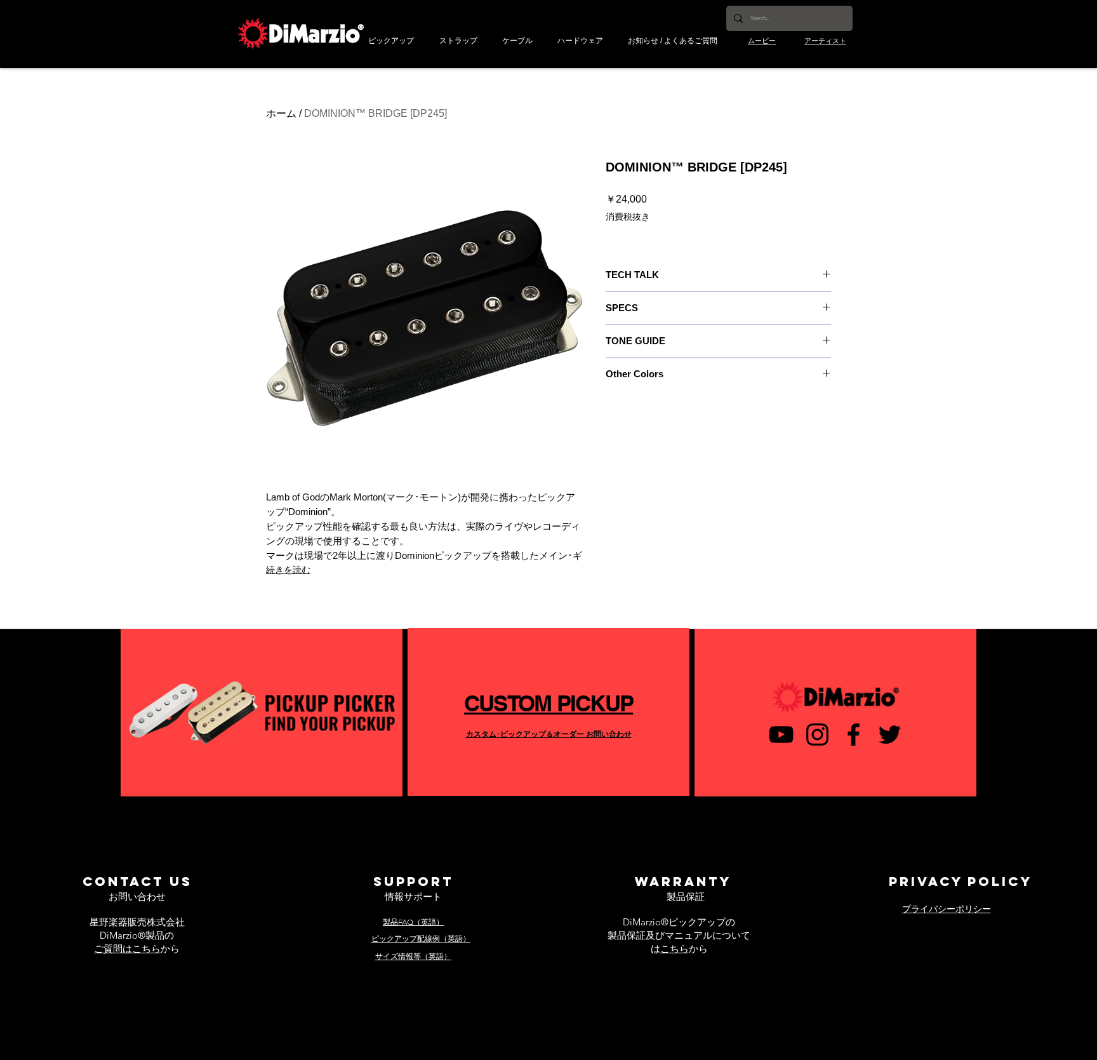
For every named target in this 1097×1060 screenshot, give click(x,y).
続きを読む (288, 570)
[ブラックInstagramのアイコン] (817, 734)
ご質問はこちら (127, 949)
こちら (674, 949)
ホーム (281, 113)
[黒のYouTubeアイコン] (781, 734)
